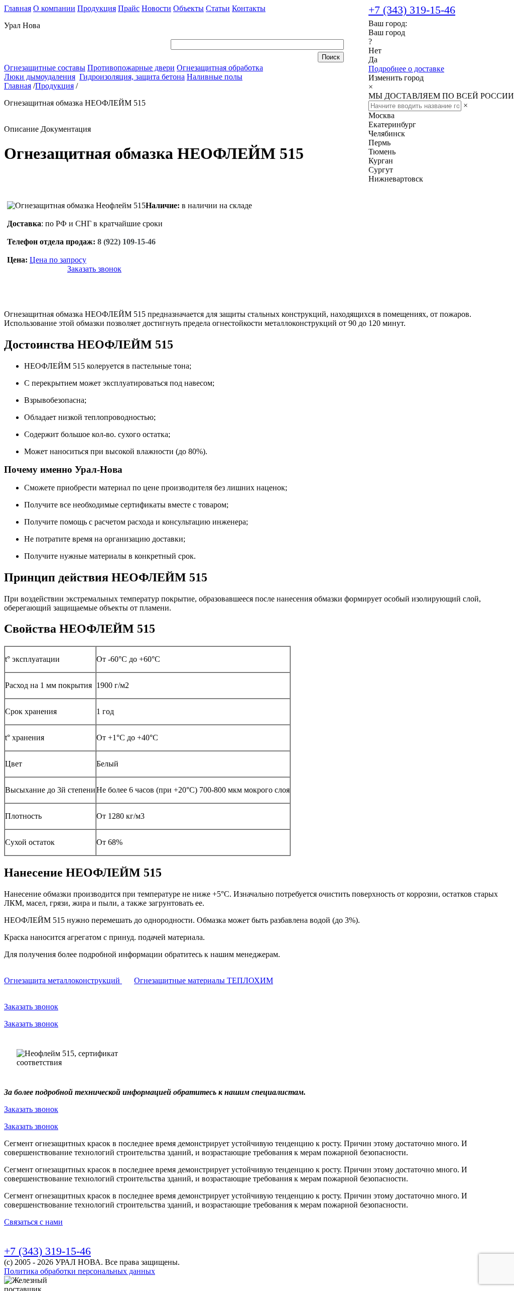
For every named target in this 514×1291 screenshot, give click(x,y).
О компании (54, 8)
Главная (17, 8)
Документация (66, 129)
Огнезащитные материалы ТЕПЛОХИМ (203, 980)
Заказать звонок (94, 269)
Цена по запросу (58, 259)
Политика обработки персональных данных (79, 1271)
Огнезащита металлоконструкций (63, 980)
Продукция (96, 8)
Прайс (129, 8)
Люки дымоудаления (39, 76)
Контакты (249, 8)
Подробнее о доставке (406, 68)
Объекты (188, 8)
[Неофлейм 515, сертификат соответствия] (72, 1058)
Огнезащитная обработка (220, 67)
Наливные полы (214, 76)
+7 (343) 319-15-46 (411, 10)
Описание (21, 129)
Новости (156, 8)
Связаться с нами (33, 1222)
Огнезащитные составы (44, 67)
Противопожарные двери (131, 67)
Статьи (218, 8)
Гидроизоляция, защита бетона (132, 76)
